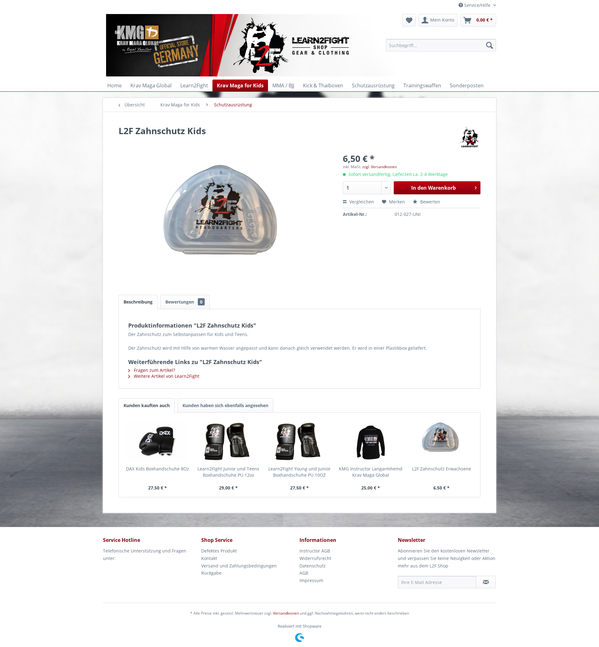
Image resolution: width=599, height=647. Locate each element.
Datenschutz (313, 566)
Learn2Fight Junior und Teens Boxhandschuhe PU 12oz (228, 472)
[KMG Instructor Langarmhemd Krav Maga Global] (370, 441)
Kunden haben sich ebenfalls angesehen (225, 405)
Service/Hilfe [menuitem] (477, 5)
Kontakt (209, 558)
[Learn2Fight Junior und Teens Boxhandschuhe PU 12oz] (228, 441)
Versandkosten (286, 613)
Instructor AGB (315, 551)
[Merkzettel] (409, 20)
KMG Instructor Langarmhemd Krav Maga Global (370, 472)
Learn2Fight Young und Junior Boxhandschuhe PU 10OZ (299, 472)
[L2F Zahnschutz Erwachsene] (441, 441)
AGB (304, 573)
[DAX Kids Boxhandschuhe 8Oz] (157, 441)
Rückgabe (211, 573)
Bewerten (429, 202)
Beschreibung (138, 302)
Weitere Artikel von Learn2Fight (166, 376)
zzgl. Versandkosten (379, 166)
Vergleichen (361, 202)
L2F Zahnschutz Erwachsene (441, 469)
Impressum (311, 580)
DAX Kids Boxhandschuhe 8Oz (157, 469)
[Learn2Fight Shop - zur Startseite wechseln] (293, 45)
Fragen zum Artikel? (154, 370)
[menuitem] (441, 45)
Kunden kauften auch (147, 405)
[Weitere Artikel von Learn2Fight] (469, 137)
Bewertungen (183, 302)
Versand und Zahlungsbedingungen (239, 566)
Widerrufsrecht (315, 558)
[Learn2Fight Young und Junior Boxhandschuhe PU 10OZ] (299, 441)
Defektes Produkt (219, 551)
